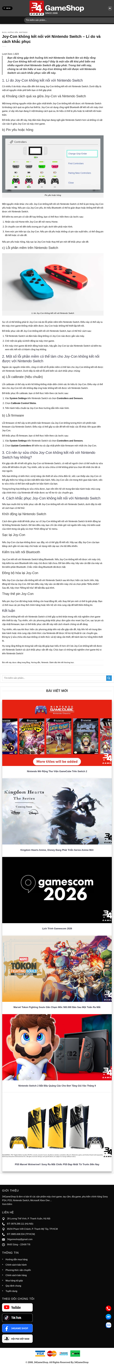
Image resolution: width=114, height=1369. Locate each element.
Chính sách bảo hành (16, 1265)
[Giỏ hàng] (110, 8)
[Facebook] (17, 1328)
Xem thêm (7, 1204)
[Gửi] (109, 678)
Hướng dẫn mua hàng (17, 1259)
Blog (4, 32)
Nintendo (23, 32)
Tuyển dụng (11, 1291)
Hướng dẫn (13, 32)
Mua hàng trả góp (14, 1280)
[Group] (17, 1338)
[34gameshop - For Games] (57, 8)
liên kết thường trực (66, 662)
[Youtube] (17, 1307)
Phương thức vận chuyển (18, 1270)
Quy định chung (13, 1286)
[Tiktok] (17, 1318)
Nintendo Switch (80, 86)
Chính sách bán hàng (16, 1275)
